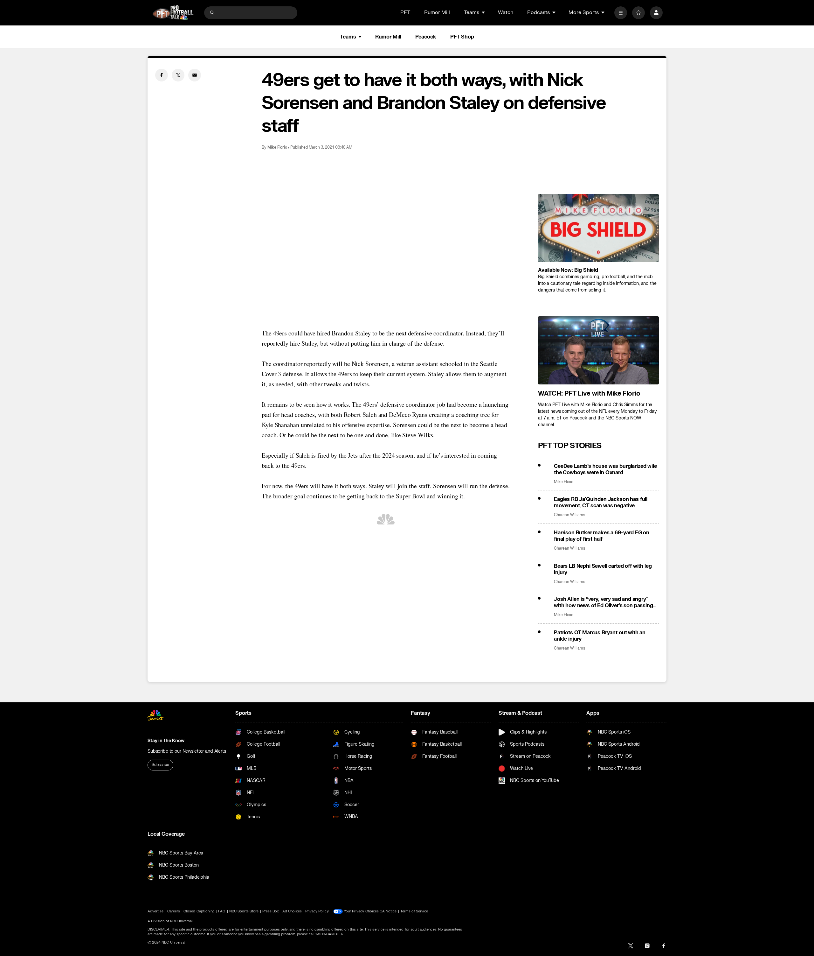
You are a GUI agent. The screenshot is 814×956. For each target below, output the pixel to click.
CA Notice (388, 911)
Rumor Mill (437, 12)
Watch (505, 12)
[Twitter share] (178, 75)
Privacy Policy (317, 911)
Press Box (270, 911)
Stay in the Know (166, 740)
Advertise (156, 911)
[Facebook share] (161, 75)
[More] (620, 12)
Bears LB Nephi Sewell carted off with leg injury (603, 569)
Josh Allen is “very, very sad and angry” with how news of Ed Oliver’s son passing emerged (603, 602)
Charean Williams (569, 515)
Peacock (425, 37)
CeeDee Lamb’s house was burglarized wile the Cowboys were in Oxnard (605, 469)
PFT (405, 12)
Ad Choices (292, 911)
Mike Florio (277, 147)
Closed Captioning (199, 911)
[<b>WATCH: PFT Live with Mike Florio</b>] (598, 350)
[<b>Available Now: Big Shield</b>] (598, 228)
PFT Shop (462, 37)
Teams (348, 37)
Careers (173, 911)
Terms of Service (414, 911)
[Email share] (194, 75)
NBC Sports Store (244, 911)
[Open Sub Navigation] (484, 12)
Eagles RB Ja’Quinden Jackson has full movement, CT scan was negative (600, 502)
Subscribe (160, 764)
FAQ (221, 911)
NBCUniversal (181, 921)
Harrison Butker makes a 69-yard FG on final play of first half (601, 536)
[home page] (173, 12)
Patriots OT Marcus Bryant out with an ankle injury (599, 635)
